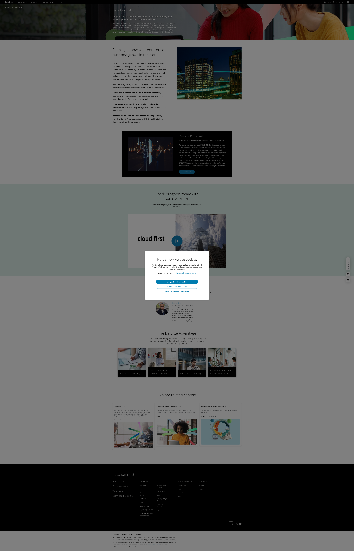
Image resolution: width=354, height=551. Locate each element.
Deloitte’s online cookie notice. (185, 273)
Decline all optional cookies (177, 287)
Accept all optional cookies (177, 282)
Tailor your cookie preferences (177, 292)
